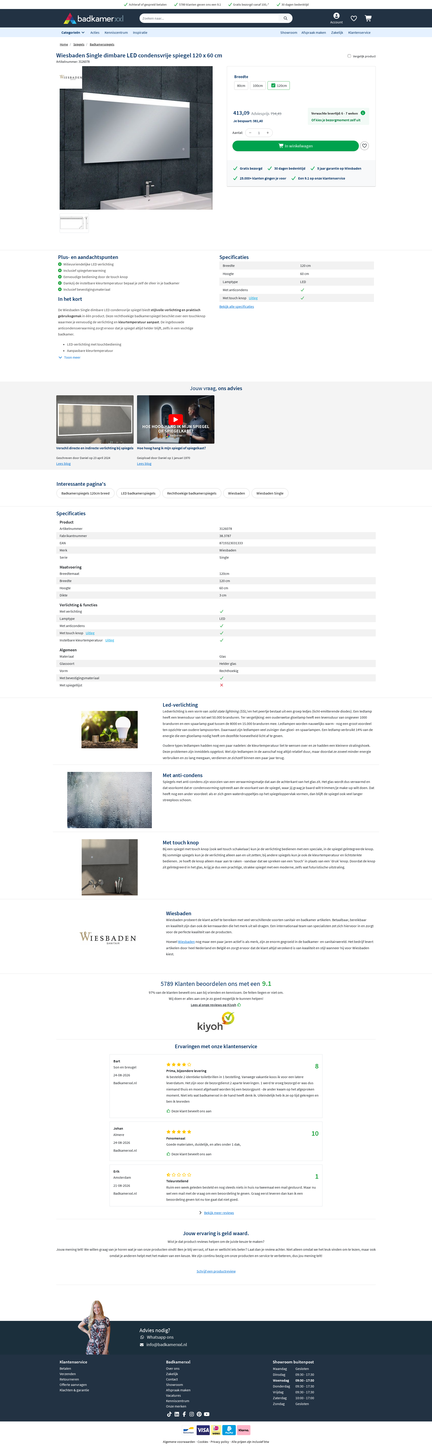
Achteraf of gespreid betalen (147, 4)
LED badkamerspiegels (138, 493)
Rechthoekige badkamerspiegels (191, 493)
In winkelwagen (298, 145)
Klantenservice (359, 32)
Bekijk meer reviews (219, 1212)
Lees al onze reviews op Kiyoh (213, 1005)
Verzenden (68, 1374)
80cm (241, 85)
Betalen (65, 1368)
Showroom (288, 32)
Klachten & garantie (74, 1390)
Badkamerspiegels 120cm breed (85, 493)
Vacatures (173, 1395)
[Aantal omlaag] (250, 133)
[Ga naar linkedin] (176, 1414)
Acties (94, 32)
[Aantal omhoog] (268, 133)
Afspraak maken (314, 32)
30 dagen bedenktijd (295, 4)
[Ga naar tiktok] (169, 1414)
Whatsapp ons (160, 1337)
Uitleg (253, 298)
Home (64, 44)
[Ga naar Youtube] (206, 1414)
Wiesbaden (236, 493)
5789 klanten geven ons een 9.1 (199, 4)
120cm (282, 85)
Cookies (203, 1442)
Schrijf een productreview (216, 1271)
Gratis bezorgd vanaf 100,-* (250, 4)
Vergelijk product (364, 56)
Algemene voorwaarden (179, 1442)
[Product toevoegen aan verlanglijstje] (364, 145)
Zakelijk (337, 32)
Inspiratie (140, 32)
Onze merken (176, 1406)
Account (336, 22)
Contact (172, 1379)
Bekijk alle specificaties (236, 306)
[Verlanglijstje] (354, 19)
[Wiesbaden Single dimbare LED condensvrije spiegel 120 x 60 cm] (136, 138)
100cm (258, 85)
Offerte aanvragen (73, 1384)
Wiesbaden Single (270, 493)
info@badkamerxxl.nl (166, 1344)
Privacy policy (220, 1442)
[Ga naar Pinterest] (199, 1414)
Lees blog (63, 463)
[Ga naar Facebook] (184, 1414)
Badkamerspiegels (102, 44)
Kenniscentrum (116, 32)
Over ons (173, 1368)
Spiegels (78, 44)
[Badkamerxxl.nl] (93, 18)
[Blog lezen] (95, 419)
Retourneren (69, 1379)
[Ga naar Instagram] (191, 1414)
